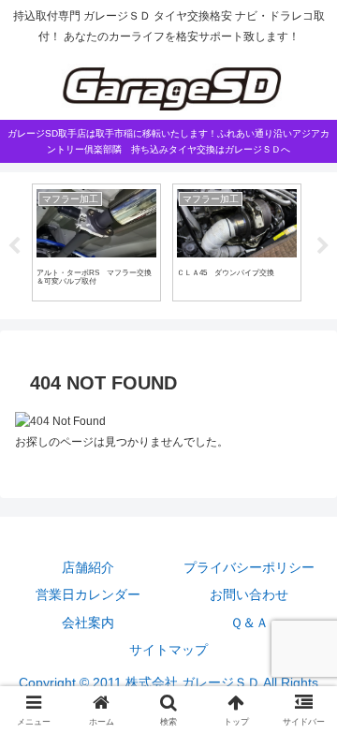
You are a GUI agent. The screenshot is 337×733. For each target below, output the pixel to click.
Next (323, 246)
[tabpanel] (96, 242)
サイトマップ (168, 649)
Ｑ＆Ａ (249, 622)
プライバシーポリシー (249, 567)
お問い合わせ (249, 594)
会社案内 (88, 622)
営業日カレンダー (88, 594)
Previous (14, 246)
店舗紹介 (88, 567)
